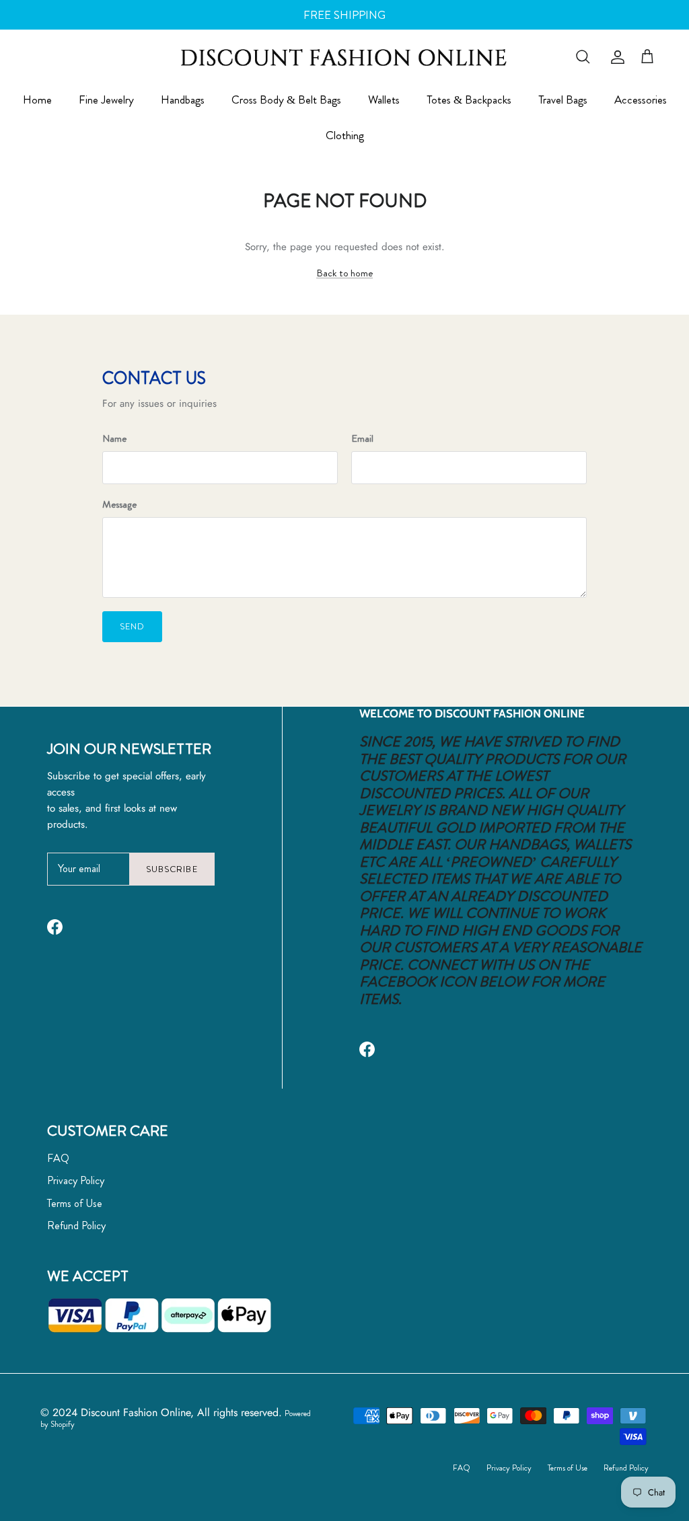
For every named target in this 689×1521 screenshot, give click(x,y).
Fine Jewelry (106, 99)
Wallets (384, 99)
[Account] (615, 57)
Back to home (344, 273)
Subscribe (171, 869)
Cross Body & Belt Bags (286, 99)
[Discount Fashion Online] (344, 57)
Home (37, 99)
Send (132, 626)
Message (119, 505)
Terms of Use (74, 1203)
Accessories (640, 99)
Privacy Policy (75, 1180)
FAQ (58, 1158)
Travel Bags (562, 99)
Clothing (345, 135)
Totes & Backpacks (469, 99)
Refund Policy (76, 1225)
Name (114, 439)
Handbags (183, 99)
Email (362, 439)
